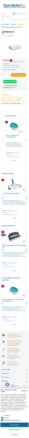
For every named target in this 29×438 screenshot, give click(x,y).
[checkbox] (5, 415)
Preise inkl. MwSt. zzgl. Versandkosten (11, 67)
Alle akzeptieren (14, 425)
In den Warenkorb (18, 74)
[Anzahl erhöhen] (8, 75)
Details (14, 160)
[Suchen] (18, 13)
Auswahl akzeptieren (14, 429)
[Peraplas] (14, 32)
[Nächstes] (25, 140)
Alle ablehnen (14, 434)
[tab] (13, 98)
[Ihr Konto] (26, 13)
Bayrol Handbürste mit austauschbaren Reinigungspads (12, 136)
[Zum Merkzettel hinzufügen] (20, 131)
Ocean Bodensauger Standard (10, 193)
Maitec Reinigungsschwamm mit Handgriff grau (14, 246)
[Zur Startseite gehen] (14, 6)
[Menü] (3, 13)
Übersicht (24, 390)
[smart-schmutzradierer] (14, 48)
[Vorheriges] (4, 140)
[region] (14, 48)
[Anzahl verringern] (4, 75)
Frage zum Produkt (11, 81)
